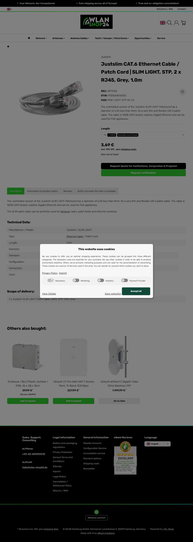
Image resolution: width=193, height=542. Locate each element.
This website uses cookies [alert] (96, 249)
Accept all (136, 291)
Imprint (63, 273)
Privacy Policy (50, 273)
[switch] (50, 280)
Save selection (113, 293)
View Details (49, 293)
